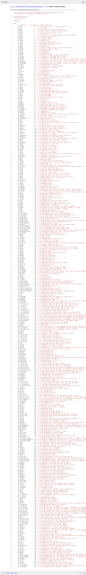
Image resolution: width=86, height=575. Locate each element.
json (84, 573)
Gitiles (8, 573)
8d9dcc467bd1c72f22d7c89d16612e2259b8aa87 (29, 6)
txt (80, 573)
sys (14, 6)
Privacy (11, 573)
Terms (15, 573)
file (38, 9)
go (11, 6)
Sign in (83, 2)
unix (46, 6)
